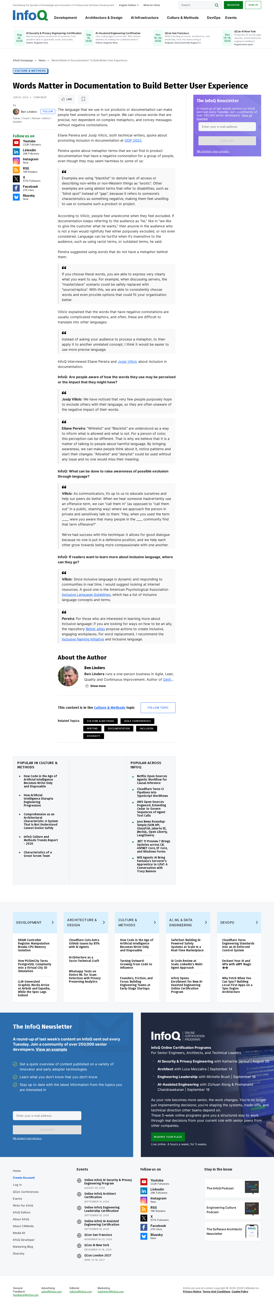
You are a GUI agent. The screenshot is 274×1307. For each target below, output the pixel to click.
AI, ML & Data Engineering (181, 922)
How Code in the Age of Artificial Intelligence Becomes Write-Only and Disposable (40, 781)
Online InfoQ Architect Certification (100, 1195)
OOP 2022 (133, 140)
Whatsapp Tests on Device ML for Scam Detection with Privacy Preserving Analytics (85, 976)
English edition (127, 5)
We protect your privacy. (213, 151)
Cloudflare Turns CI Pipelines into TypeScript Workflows (152, 792)
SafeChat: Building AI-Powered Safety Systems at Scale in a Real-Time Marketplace (187, 945)
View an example (51, 1049)
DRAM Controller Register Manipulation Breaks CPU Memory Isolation (33, 945)
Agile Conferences (137, 720)
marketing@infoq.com (111, 1291)
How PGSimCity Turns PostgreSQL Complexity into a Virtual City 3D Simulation (34, 966)
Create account (24, 1177)
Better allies (95, 629)
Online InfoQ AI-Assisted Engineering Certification (101, 1223)
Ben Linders (29, 111)
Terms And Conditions (216, 1291)
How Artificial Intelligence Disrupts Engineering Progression (38, 800)
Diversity (93, 735)
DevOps (213, 17)
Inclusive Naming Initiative (83, 639)
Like (69, 99)
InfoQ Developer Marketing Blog (24, 1243)
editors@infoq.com (81, 1291)
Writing (92, 728)
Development (65, 17)
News (42, 60)
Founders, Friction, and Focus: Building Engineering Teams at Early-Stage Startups (136, 983)
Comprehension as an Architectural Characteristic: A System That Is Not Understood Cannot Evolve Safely (41, 821)
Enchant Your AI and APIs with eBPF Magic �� (236, 964)
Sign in (253, 4)
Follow (48, 111)
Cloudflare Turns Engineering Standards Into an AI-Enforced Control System (238, 945)
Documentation (119, 728)
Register (233, 4)
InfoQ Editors (21, 1212)
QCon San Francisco (98, 1235)
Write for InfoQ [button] (151, 5)
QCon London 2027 (97, 1255)
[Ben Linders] (16, 111)
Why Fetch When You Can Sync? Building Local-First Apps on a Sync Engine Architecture (237, 985)
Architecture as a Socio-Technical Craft (84, 959)
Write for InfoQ (23, 1205)
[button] (227, 140)
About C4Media (23, 1226)
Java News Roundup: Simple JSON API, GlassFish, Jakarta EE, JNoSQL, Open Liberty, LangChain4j (152, 828)
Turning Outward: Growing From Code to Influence (136, 964)
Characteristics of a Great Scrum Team (38, 854)
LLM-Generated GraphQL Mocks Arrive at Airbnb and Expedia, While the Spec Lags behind (34, 988)
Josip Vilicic (127, 361)
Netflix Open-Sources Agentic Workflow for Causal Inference (152, 780)
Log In (17, 1184)
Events (231, 17)
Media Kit (19, 1233)
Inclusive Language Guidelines (86, 594)
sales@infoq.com (51, 1291)
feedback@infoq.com (26, 1295)
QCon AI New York (96, 1245)
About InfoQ (21, 1219)
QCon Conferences (26, 1191)
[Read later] (83, 99)
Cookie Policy (240, 1291)
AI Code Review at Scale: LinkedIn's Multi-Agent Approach (187, 964)
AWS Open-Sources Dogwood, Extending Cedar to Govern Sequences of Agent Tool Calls (151, 808)
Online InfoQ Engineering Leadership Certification (101, 1209)
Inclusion (146, 728)
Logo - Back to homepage (30, 15)
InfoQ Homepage (23, 60)
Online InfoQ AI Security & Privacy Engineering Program (108, 1181)
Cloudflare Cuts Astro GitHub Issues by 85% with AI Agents (84, 943)
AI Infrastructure (145, 17)
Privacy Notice (192, 1291)
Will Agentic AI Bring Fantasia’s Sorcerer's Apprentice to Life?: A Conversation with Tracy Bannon (152, 864)
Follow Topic (158, 707)
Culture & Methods (183, 17)
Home (17, 1170)
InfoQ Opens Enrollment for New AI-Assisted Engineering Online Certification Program (187, 985)
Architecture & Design (103, 17)
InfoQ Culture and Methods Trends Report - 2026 (41, 840)
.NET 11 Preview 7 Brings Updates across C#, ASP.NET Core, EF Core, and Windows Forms (153, 846)
